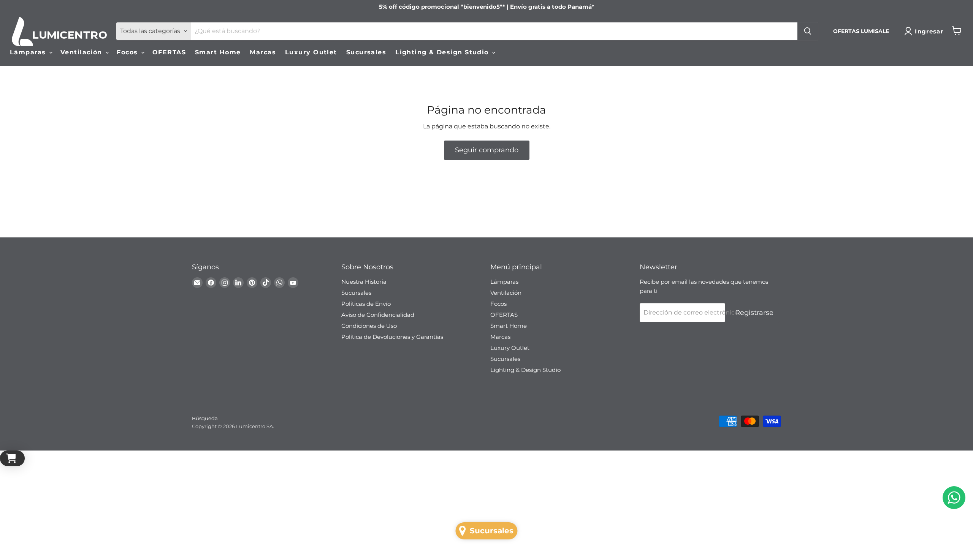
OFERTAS (169, 52)
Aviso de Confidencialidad (377, 314)
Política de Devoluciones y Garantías (392, 336)
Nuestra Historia (364, 281)
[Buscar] (807, 31)
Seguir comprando (486, 150)
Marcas (263, 52)
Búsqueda (205, 418)
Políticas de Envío (366, 303)
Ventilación (82, 52)
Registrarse (754, 312)
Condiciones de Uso (369, 325)
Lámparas (29, 52)
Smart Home (218, 52)
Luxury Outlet (311, 52)
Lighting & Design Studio (443, 52)
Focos (128, 52)
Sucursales (366, 52)
